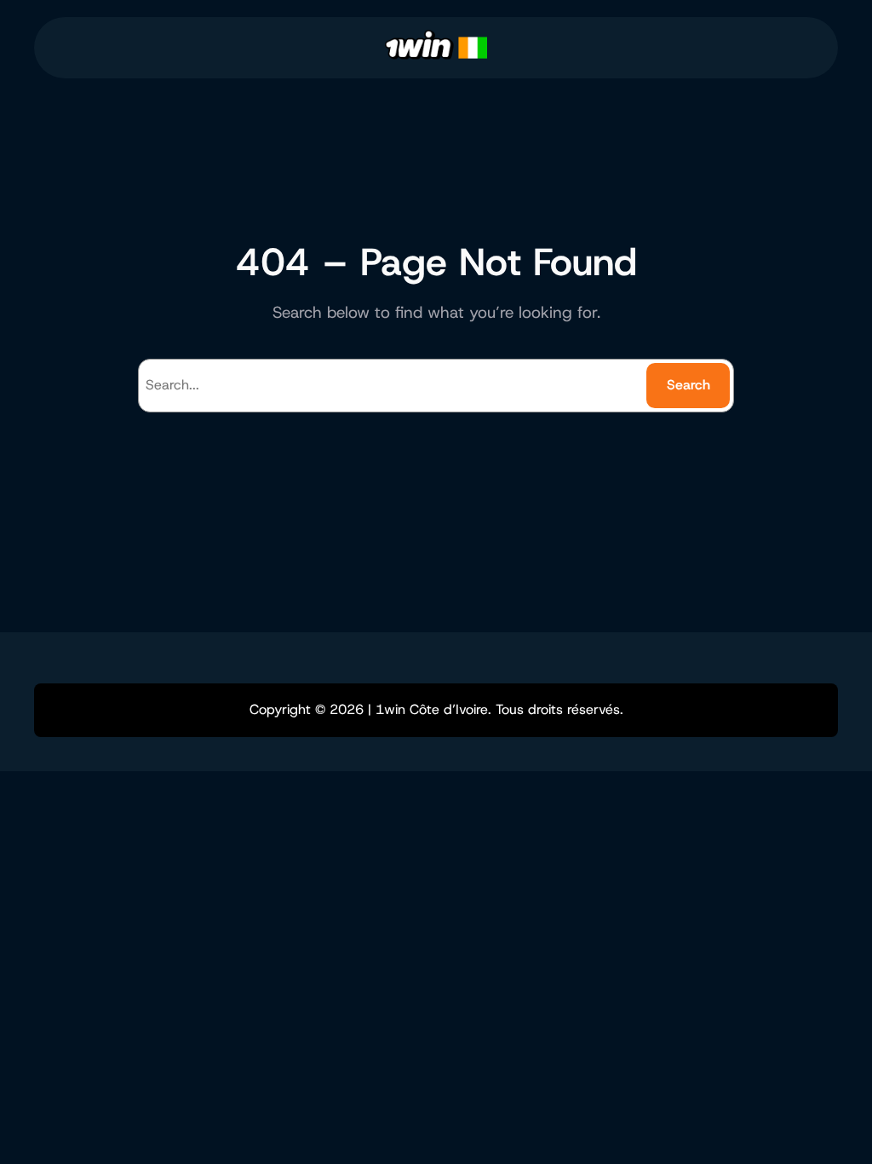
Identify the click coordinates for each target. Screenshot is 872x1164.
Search (688, 385)
